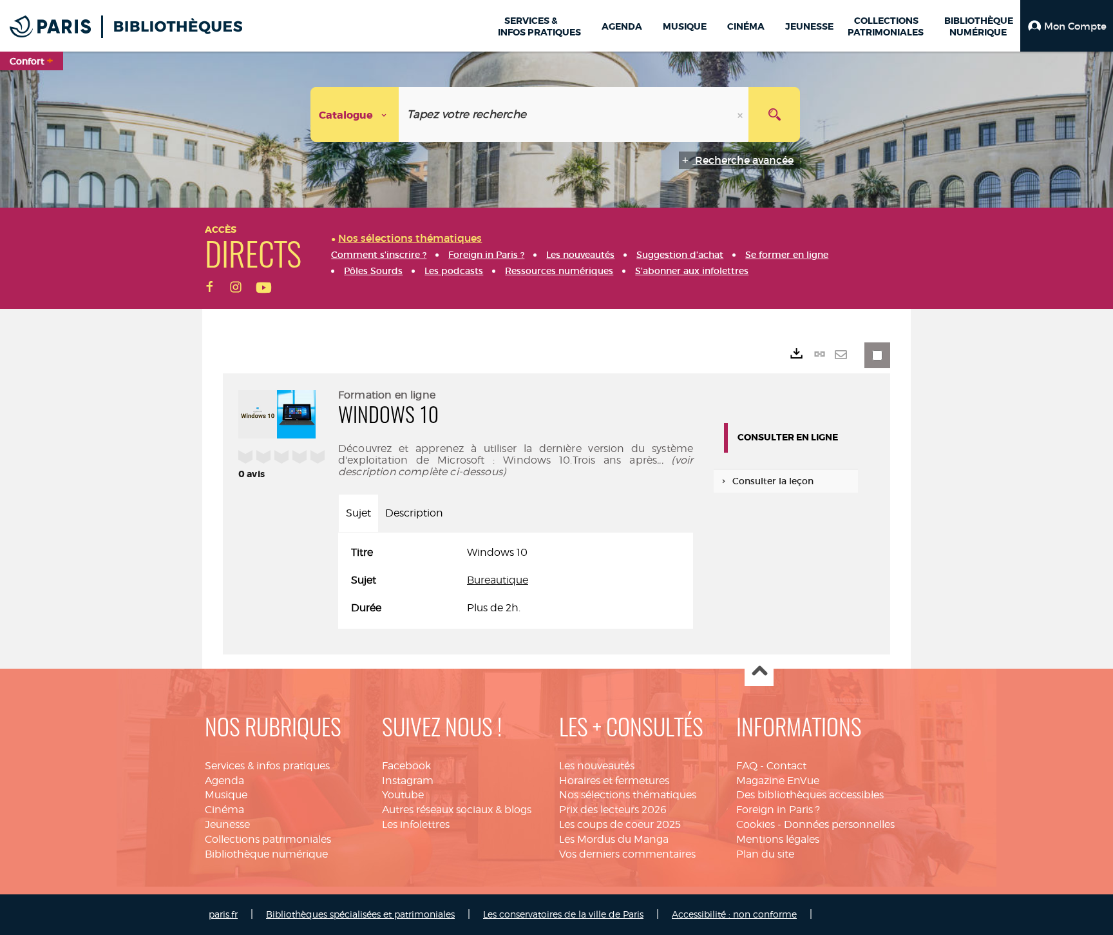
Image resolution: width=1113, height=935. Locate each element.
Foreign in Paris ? (778, 809)
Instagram (407, 780)
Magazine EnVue (777, 780)
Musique (226, 795)
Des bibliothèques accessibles (810, 795)
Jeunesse (227, 824)
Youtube (403, 795)
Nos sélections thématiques (627, 795)
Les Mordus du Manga (614, 839)
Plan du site (765, 854)
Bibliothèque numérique (266, 854)
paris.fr (223, 914)
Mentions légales (777, 839)
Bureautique (497, 580)
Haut (759, 672)
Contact (786, 766)
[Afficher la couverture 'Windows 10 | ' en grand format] (277, 412)
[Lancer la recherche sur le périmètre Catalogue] (774, 114)
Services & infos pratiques (267, 766)
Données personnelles (839, 824)
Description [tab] (414, 513)
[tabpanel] (515, 581)
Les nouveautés (596, 766)
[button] (1066, 26)
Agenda (224, 780)
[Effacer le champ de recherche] (741, 114)
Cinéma (224, 809)
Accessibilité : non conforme (734, 914)
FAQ (746, 766)
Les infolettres (416, 824)
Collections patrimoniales (268, 839)
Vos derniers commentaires (627, 854)
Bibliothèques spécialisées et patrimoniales (360, 914)
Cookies (755, 824)
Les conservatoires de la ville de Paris (563, 914)
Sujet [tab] (358, 513)
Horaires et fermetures (614, 780)
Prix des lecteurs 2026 (613, 809)
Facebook (406, 766)
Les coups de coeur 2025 (620, 824)
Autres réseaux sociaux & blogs (456, 809)
